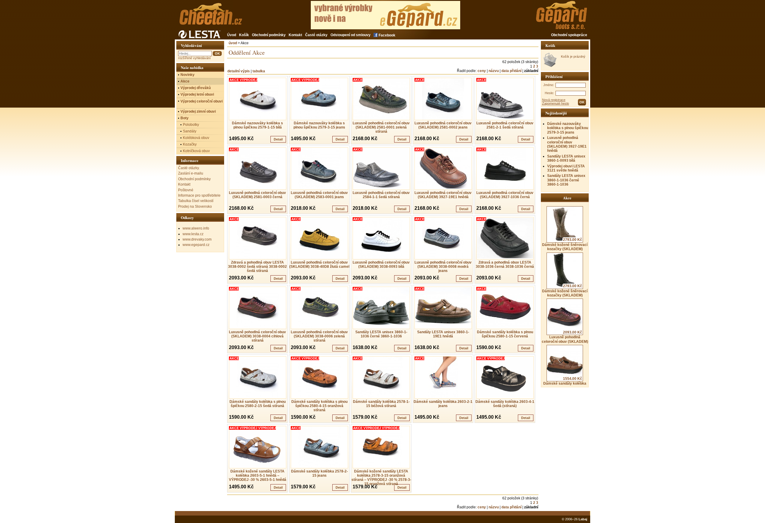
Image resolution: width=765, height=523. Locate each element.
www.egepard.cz (196, 245)
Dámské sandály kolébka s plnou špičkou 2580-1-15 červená (505, 334)
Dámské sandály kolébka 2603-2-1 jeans (443, 404)
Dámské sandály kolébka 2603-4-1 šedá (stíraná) (504, 404)
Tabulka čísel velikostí (195, 201)
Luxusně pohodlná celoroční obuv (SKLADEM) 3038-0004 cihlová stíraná (257, 336)
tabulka (259, 71)
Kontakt (295, 35)
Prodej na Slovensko (195, 206)
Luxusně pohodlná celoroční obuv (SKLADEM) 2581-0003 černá (257, 195)
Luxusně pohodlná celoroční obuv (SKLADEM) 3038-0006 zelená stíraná (319, 336)
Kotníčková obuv (196, 151)
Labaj (583, 519)
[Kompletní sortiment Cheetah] (220, 17)
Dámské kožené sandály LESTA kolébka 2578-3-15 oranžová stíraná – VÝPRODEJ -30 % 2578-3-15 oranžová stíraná (381, 477)
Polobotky (191, 124)
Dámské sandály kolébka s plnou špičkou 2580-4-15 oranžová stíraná (319, 406)
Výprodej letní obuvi (197, 94)
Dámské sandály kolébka (564, 381)
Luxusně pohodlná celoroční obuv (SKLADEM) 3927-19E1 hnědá (567, 144)
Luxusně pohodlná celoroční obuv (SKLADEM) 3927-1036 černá (504, 195)
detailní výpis (238, 71)
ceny (482, 71)
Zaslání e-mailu (190, 173)
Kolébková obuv (196, 138)
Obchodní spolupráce (569, 35)
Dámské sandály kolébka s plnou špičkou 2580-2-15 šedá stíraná (258, 404)
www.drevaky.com (197, 239)
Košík (244, 35)
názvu (494, 71)
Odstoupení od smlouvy (351, 35)
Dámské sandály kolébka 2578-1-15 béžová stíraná (381, 404)
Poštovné (185, 190)
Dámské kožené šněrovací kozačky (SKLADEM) (564, 244)
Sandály (189, 131)
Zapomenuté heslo (555, 103)
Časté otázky (316, 35)
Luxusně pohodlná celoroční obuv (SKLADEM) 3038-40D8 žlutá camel (319, 264)
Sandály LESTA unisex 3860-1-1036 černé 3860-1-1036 (566, 180)
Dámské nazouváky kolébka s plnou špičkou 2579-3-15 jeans (567, 128)
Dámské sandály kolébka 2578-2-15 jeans (319, 473)
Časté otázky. (189, 168)
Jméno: (548, 85)
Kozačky (190, 144)
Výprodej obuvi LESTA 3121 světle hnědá (566, 168)
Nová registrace (553, 100)
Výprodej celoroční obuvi (201, 101)
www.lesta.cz (193, 234)
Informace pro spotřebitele (199, 195)
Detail (278, 139)
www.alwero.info (196, 228)
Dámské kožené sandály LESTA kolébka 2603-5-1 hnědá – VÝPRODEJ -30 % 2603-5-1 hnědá (257, 475)
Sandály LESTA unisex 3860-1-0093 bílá (566, 158)
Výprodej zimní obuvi (198, 111)
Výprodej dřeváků (195, 88)
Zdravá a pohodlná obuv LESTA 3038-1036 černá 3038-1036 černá (505, 264)
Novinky (187, 75)
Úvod (231, 35)
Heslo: (549, 93)
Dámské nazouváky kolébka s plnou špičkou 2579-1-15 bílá (257, 125)
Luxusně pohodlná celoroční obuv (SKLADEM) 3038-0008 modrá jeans (443, 266)
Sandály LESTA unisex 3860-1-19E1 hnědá (443, 334)
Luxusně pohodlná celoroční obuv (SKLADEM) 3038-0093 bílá (381, 264)
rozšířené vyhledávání (194, 58)
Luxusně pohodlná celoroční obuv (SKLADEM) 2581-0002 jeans (443, 125)
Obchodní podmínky (269, 35)
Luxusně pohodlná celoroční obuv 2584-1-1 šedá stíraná (381, 195)
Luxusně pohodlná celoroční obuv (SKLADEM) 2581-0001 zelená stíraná (381, 127)
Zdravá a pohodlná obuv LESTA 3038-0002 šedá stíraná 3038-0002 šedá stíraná (257, 266)
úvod (233, 43)
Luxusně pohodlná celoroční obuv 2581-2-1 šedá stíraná (504, 125)
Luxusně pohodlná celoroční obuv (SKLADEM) (565, 336)
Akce (184, 81)
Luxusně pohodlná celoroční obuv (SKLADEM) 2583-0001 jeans (319, 195)
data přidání (511, 71)
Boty (184, 118)
